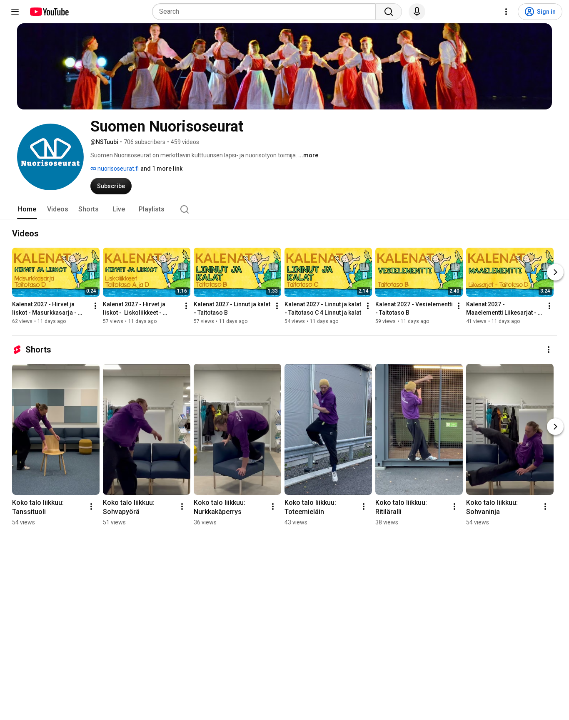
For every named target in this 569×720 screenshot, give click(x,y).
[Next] (555, 272)
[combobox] (266, 12)
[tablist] (284, 209)
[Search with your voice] (417, 11)
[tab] (27, 209)
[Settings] (506, 12)
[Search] (388, 11)
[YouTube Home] (49, 11)
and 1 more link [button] (161, 168)
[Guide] (15, 12)
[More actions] (95, 306)
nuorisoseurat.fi (117, 168)
